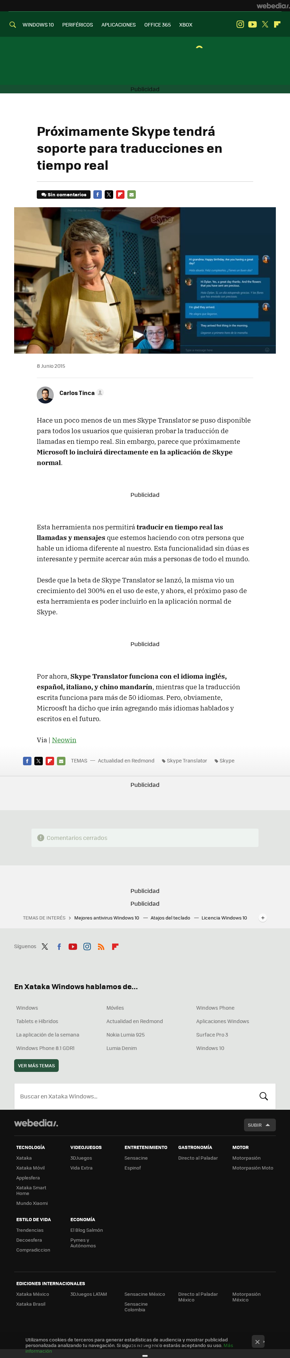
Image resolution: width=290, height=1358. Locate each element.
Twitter (265, 24)
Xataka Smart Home (31, 1190)
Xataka (24, 1157)
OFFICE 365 (157, 24)
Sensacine (136, 1157)
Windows (27, 1007)
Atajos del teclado (171, 917)
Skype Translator (187, 760)
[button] (80, 392)
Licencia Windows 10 (224, 917)
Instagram (240, 24)
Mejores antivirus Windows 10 (107, 917)
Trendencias (30, 1229)
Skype (227, 760)
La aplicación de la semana (47, 1034)
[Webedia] (273, 5)
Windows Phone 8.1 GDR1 (45, 1047)
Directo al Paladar (198, 1157)
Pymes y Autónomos (83, 1242)
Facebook (97, 194)
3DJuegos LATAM (88, 1293)
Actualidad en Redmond (126, 760)
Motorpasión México (246, 1296)
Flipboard (277, 24)
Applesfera (28, 1177)
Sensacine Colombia (136, 1306)
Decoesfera (29, 1239)
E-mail (131, 194)
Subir (255, 1124)
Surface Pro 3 (212, 1034)
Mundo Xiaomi (32, 1203)
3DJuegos (81, 1157)
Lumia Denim (121, 1047)
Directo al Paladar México (198, 1296)
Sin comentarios (67, 194)
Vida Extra (81, 1167)
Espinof (132, 1167)
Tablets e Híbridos (37, 1021)
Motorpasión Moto (252, 1167)
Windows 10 (210, 1047)
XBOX (185, 24)
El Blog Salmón (86, 1229)
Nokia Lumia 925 (125, 1034)
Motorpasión (246, 1157)
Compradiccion (33, 1249)
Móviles (115, 1007)
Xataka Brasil (30, 1303)
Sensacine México (144, 1293)
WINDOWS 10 (38, 24)
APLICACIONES (119, 24)
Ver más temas (36, 1065)
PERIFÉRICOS (77, 24)
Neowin (64, 740)
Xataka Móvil (30, 1167)
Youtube (252, 24)
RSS (101, 945)
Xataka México (32, 1293)
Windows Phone (215, 1007)
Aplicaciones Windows (222, 1021)
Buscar (263, 1096)
